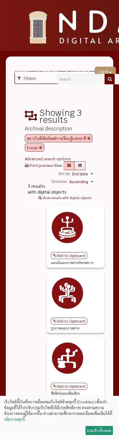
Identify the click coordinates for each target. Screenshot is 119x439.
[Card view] (69, 165)
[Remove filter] (89, 138)
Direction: (60, 181)
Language (50, 72)
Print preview (41, 165)
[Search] (110, 79)
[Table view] (79, 165)
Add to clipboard (71, 255)
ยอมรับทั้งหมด (99, 430)
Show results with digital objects (66, 197)
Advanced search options (48, 158)
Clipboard (20, 72)
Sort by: (64, 173)
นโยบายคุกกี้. (15, 419)
